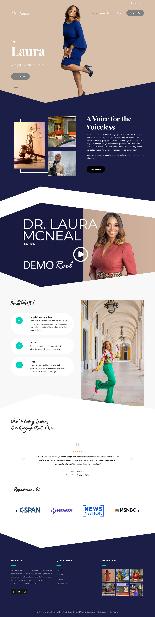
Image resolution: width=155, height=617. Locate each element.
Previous (23, 459)
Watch (119, 13)
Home (94, 13)
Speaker (110, 13)
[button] (96, 169)
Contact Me (135, 13)
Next (131, 459)
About (102, 13)
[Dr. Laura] (20, 13)
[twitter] (136, 3)
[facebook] (131, 3)
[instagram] (140, 3)
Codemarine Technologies (108, 612)
